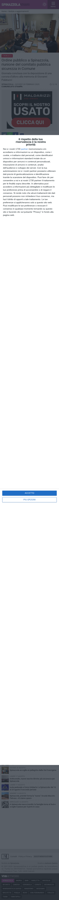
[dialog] (29, 450)
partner (24, 149)
